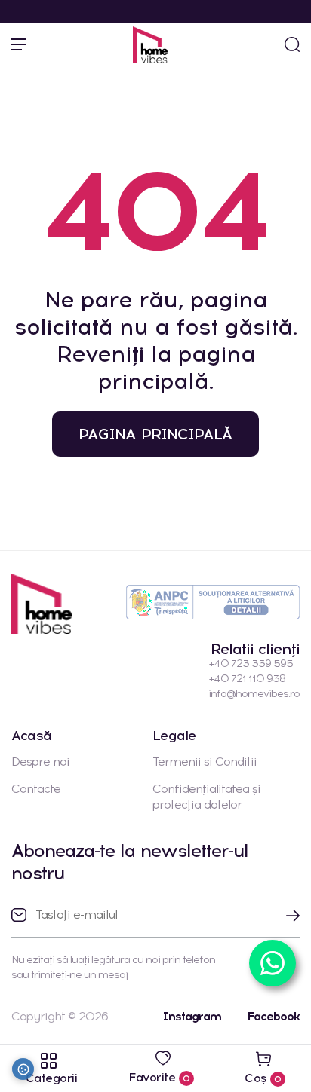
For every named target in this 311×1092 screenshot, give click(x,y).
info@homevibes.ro (254, 693)
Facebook (273, 1016)
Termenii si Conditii (204, 761)
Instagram (191, 1016)
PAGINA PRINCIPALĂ (155, 434)
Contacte (35, 789)
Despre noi (40, 761)
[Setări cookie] (23, 1069)
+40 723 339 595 (250, 663)
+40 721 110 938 (246, 678)
